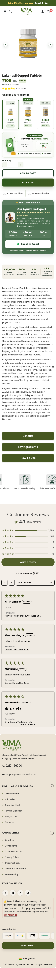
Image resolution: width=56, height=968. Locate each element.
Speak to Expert (30, 244)
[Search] (10, 11)
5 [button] (45, 67)
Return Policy (11, 874)
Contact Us (11, 845)
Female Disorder (13, 810)
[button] (28, 530)
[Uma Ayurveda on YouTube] (28, 893)
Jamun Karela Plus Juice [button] (17, 683)
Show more (26, 724)
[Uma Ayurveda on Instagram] (20, 893)
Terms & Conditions (15, 868)
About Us (9, 840)
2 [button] (19, 67)
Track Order (41, 3)
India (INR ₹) (29, 958)
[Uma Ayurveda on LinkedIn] (13, 893)
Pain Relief (10, 799)
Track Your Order (13, 851)
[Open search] (4, 583)
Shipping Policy (12, 862)
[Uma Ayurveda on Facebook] (5, 893)
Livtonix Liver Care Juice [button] (17, 649)
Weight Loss (11, 816)
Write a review (28, 562)
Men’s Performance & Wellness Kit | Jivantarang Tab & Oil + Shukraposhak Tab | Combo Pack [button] (22, 615)
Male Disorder (12, 793)
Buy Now (28, 182)
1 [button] (10, 67)
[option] (28, 43)
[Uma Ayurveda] (11, 745)
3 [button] (28, 67)
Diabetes (9, 822)
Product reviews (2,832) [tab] (28, 573)
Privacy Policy (12, 857)
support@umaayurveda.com (20, 774)
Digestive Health (13, 804)
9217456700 (13, 766)
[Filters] (12, 583)
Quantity (6, 160)
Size (28, 94)
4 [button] (36, 67)
